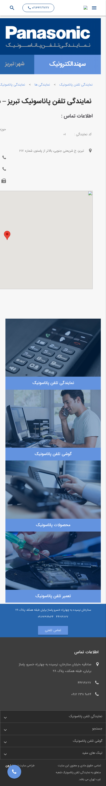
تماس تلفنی (53, 630)
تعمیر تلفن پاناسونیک (53, 596)
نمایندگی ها (42, 85)
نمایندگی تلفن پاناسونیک (76, 85)
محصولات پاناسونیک (53, 525)
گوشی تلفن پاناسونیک (53, 454)
